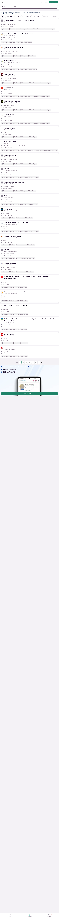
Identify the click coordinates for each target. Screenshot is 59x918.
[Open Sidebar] (2, 2)
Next (42, 362)
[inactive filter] (2, 16)
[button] (29, 380)
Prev (17, 362)
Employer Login (44, 2)
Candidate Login (53, 2)
